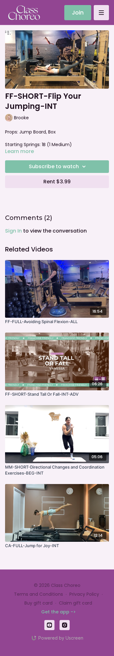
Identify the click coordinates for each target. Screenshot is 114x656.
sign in (13, 230)
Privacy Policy (84, 594)
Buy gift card (38, 603)
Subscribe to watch (54, 166)
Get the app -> (58, 612)
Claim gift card (75, 603)
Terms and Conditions (38, 594)
